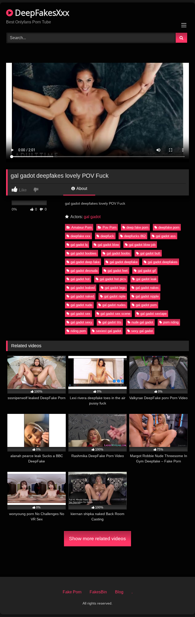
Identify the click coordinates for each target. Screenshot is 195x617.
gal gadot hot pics (113, 279)
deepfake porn (168, 227)
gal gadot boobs (118, 253)
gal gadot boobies (83, 253)
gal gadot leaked (83, 288)
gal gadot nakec (147, 288)
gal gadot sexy (81, 322)
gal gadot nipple (147, 296)
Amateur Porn (81, 227)
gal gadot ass (166, 236)
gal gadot (92, 217)
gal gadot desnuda (84, 271)
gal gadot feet (118, 271)
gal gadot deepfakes (162, 262)
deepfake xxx (80, 236)
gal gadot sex (80, 313)
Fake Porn (72, 592)
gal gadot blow (108, 245)
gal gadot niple (114, 296)
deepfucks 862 (135, 236)
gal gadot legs (115, 288)
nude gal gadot (142, 322)
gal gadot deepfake (124, 262)
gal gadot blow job (142, 245)
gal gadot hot (80, 279)
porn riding (170, 322)
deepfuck (107, 236)
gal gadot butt (150, 253)
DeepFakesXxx (41, 12)
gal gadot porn (146, 305)
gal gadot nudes (114, 305)
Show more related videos (97, 538)
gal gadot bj (79, 245)
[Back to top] (179, 602)
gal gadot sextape (153, 313)
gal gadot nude (81, 305)
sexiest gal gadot (108, 331)
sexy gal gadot (142, 331)
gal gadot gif (147, 271)
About (81, 188)
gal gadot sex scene (115, 313)
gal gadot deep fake (85, 262)
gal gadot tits (111, 322)
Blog (119, 592)
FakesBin (98, 592)
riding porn (78, 331)
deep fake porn (137, 227)
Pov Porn (109, 227)
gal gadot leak (146, 279)
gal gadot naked (82, 296)
